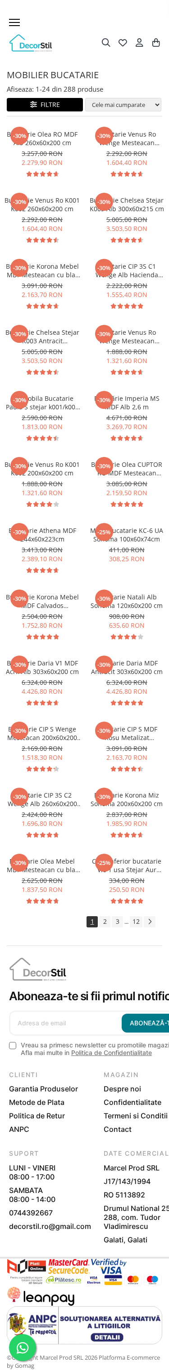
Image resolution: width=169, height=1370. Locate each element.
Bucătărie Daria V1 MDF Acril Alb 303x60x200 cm (42, 667)
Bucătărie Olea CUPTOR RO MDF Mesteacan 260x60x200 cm (126, 468)
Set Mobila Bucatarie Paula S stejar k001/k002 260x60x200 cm (42, 402)
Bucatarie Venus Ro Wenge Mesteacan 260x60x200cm (126, 138)
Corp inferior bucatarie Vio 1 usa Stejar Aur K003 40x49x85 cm (126, 865)
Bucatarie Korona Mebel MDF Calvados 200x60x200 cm (42, 601)
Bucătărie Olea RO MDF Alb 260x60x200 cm (42, 138)
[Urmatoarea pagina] (149, 921)
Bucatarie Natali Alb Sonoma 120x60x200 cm (127, 601)
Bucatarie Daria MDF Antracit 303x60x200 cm (127, 667)
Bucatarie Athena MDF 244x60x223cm (42, 534)
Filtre (48, 104)
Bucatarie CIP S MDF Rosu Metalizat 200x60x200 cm (126, 733)
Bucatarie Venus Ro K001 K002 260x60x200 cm (42, 204)
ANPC (19, 1129)
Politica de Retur (37, 1115)
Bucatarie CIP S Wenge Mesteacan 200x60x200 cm (42, 733)
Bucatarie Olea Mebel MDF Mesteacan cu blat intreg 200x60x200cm (42, 865)
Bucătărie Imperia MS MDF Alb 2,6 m (127, 402)
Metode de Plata (36, 1102)
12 (136, 921)
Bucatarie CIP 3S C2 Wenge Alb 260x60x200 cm (42, 799)
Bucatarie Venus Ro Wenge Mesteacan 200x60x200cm (126, 336)
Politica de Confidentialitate (111, 1052)
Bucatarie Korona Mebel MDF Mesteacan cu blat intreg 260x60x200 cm (42, 270)
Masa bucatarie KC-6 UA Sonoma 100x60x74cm (126, 534)
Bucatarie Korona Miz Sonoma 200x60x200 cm (127, 799)
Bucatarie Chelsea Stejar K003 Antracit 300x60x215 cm (42, 336)
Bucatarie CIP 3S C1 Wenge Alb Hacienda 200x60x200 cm (127, 270)
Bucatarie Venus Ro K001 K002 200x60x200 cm (42, 468)
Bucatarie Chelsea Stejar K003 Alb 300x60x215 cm (127, 204)
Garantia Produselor (43, 1088)
